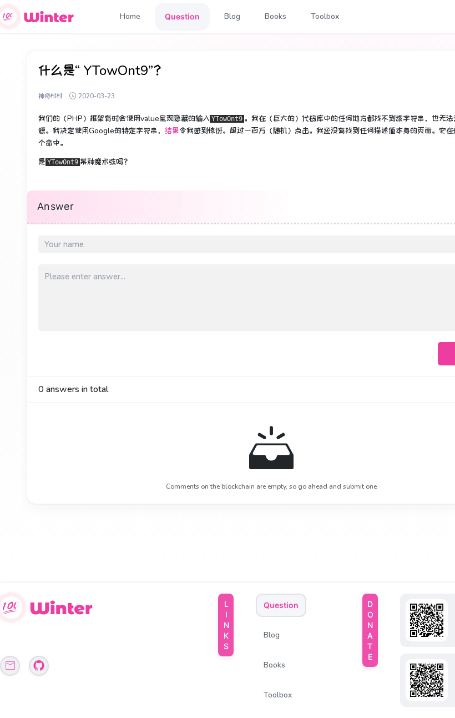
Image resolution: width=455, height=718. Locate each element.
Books (275, 16)
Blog (232, 16)
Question (182, 16)
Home (130, 16)
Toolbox (325, 16)
